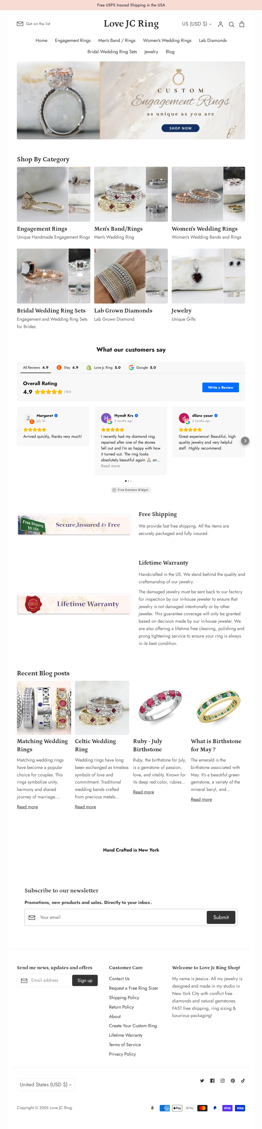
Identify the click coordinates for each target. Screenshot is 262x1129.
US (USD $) (194, 24)
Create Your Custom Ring (133, 1025)
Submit (221, 917)
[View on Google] (106, 418)
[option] (131, 100)
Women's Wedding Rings (167, 40)
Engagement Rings (73, 40)
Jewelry (151, 51)
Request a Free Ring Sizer (133, 988)
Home (41, 40)
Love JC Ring (131, 23)
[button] (17, 441)
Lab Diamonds (213, 40)
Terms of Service (125, 1044)
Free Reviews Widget (133, 490)
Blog (170, 51)
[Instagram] (222, 1081)
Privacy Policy (122, 1054)
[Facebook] (212, 1081)
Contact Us (119, 978)
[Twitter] (202, 1081)
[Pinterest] (233, 1081)
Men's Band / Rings (116, 40)
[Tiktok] (243, 1081)
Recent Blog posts (43, 673)
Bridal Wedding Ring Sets (112, 51)
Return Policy (121, 1007)
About (115, 1016)
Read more (27, 806)
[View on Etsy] (28, 418)
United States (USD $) (44, 1084)
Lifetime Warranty (126, 1035)
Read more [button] (110, 466)
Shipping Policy (124, 997)
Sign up (85, 980)
